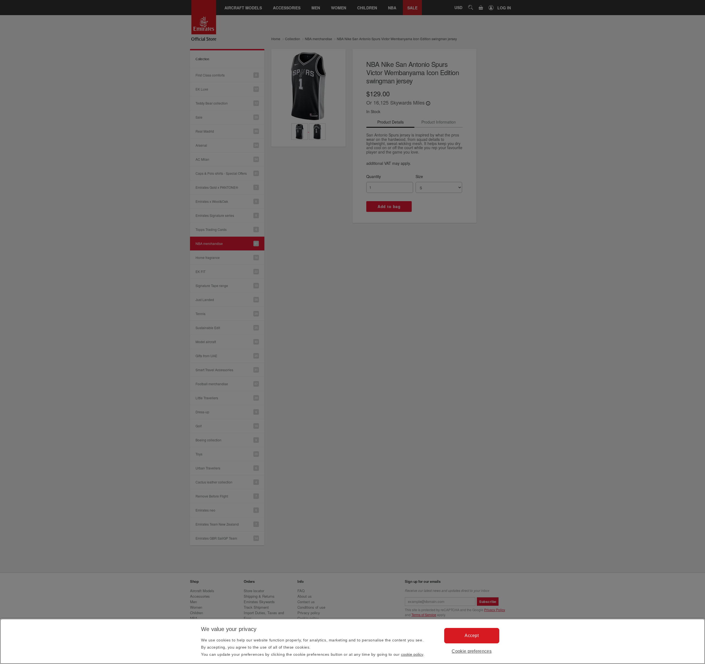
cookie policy (412, 654)
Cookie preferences (472, 651)
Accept (472, 635)
